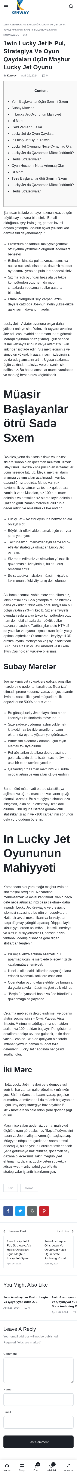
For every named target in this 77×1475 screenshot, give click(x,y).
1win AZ (29, 1188)
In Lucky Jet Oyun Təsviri (31, 140)
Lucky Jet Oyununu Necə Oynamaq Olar (42, 146)
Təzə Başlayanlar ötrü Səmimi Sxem (39, 178)
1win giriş (34, 223)
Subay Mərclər (23, 108)
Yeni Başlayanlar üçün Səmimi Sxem (40, 101)
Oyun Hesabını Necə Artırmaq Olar (38, 165)
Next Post (63, 1231)
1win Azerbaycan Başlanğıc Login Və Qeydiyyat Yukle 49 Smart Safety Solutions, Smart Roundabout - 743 (35, 29)
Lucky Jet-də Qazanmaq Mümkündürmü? (43, 153)
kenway (11, 75)
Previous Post (16, 1231)
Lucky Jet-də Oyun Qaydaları (33, 133)
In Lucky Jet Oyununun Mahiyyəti (37, 114)
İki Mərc (17, 121)
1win (10, 1188)
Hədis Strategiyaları (26, 159)
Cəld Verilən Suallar (27, 127)
